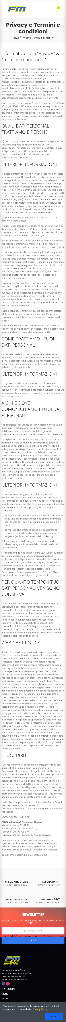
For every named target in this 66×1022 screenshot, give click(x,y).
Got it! (54, 1016)
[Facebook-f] (3, 984)
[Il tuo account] (62, 9)
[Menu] (3, 9)
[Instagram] (8, 984)
